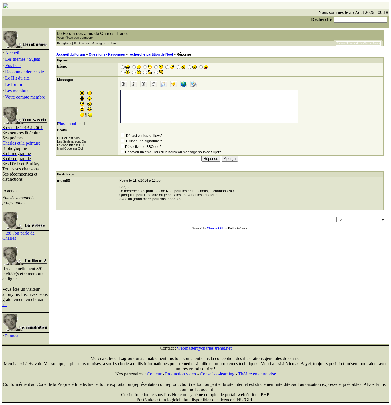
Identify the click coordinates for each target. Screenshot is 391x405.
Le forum (13, 84)
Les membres (17, 90)
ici (4, 304)
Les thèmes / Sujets (22, 59)
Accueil (12, 52)
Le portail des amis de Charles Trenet (358, 43)
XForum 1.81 (215, 228)
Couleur (154, 373)
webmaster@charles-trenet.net (204, 348)
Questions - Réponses (107, 54)
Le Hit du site (17, 78)
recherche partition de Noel (151, 54)
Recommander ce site (24, 71)
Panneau (13, 335)
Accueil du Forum (70, 54)
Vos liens (13, 65)
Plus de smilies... (71, 124)
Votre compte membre (25, 97)
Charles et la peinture (21, 143)
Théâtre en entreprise (257, 373)
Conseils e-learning (217, 373)
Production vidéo (180, 373)
